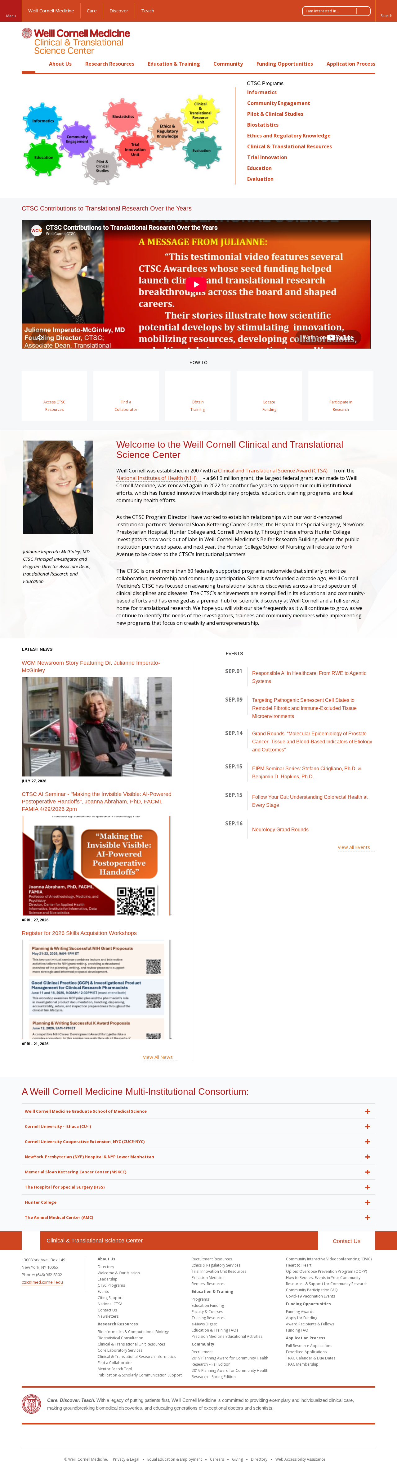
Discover (118, 10)
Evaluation (260, 179)
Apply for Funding (301, 1317)
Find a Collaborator (115, 1362)
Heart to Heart (298, 1265)
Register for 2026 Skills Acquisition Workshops (79, 933)
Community (228, 63)
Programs (200, 1299)
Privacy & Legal (126, 1459)
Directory (106, 1266)
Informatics (262, 92)
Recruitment (202, 1351)
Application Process (351, 63)
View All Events (354, 847)
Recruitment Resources (212, 1259)
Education (259, 168)
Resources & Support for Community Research (327, 1283)
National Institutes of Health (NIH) (156, 478)
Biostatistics (263, 124)
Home (28, 63)
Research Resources (109, 63)
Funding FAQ (297, 1330)
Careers (217, 1459)
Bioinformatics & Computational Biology (133, 1331)
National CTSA (110, 1304)
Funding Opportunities (284, 63)
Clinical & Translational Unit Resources (131, 1344)
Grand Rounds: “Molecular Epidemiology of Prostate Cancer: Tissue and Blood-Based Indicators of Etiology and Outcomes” (312, 741)
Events (103, 1291)
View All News (158, 1057)
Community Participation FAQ (312, 1290)
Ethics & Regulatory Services (216, 1265)
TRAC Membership (302, 1364)
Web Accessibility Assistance (300, 1459)
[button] (386, 11)
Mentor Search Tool (115, 1369)
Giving (237, 1459)
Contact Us (346, 1241)
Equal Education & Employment (174, 1459)
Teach (147, 10)
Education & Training (174, 63)
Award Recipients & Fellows (310, 1324)
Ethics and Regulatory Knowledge (289, 135)
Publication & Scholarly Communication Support (140, 1375)
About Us (60, 63)
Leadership (108, 1279)
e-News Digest (204, 1324)
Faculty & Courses (207, 1311)
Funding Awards (300, 1311)
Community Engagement (278, 103)
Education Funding (208, 1305)
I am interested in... (322, 11)
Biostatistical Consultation (120, 1338)
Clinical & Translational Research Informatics (137, 1356)
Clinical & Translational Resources (289, 146)
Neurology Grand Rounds (280, 829)
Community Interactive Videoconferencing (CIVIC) (329, 1259)
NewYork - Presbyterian (250, 1437)
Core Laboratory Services (120, 1350)
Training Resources (208, 1317)
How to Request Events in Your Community (323, 1277)
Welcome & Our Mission (119, 1273)
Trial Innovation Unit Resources (219, 1271)
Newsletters (108, 1316)
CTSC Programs (111, 1285)
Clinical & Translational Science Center (95, 1240)
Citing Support (110, 1297)
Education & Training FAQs (215, 1330)
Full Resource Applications (309, 1345)
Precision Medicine (208, 1277)
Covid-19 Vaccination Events (310, 1296)
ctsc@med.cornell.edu (42, 1282)
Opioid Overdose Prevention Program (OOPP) (326, 1271)
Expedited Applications (306, 1351)
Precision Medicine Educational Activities (227, 1336)
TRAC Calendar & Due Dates (310, 1358)
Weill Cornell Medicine (51, 10)
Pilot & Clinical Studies (275, 114)
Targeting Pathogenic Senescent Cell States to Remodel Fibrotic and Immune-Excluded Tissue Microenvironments (304, 708)
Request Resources (208, 1283)
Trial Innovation (267, 157)
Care (92, 10)
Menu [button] (11, 16)
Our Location (31, 1240)
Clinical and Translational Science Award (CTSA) (273, 470)
